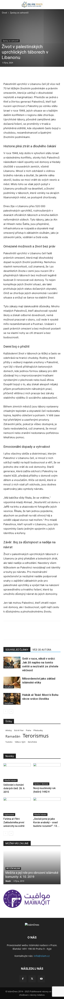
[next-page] (11, 711)
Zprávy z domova (41, 784)
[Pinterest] (22, 73)
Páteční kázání (10, 780)
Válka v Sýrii (20, 742)
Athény (8, 730)
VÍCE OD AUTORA (41, 649)
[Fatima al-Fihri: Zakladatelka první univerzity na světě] (17, 806)
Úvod (4, 12)
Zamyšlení (8, 667)
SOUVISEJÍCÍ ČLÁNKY (16, 649)
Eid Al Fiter (19, 730)
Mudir (8, 881)
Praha (28, 730)
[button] (5, 4)
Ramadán (12, 736)
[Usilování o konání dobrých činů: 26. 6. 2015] (17, 772)
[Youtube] (41, 978)
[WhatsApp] (30, 73)
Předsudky (38, 730)
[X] (14, 73)
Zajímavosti (9, 814)
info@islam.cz (42, 955)
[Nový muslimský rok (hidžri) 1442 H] (47, 774)
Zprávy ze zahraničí (19, 12)
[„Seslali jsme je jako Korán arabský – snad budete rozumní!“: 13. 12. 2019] (47, 806)
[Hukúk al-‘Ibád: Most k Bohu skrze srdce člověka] (11, 699)
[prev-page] (5, 711)
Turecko (8, 742)
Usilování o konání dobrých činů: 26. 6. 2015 (14, 788)
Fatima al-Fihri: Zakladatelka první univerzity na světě (13, 822)
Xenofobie (32, 742)
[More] (38, 73)
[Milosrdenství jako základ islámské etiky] (11, 682)
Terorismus (36, 736)
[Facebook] (6, 73)
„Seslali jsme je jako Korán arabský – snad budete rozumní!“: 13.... (46, 822)
